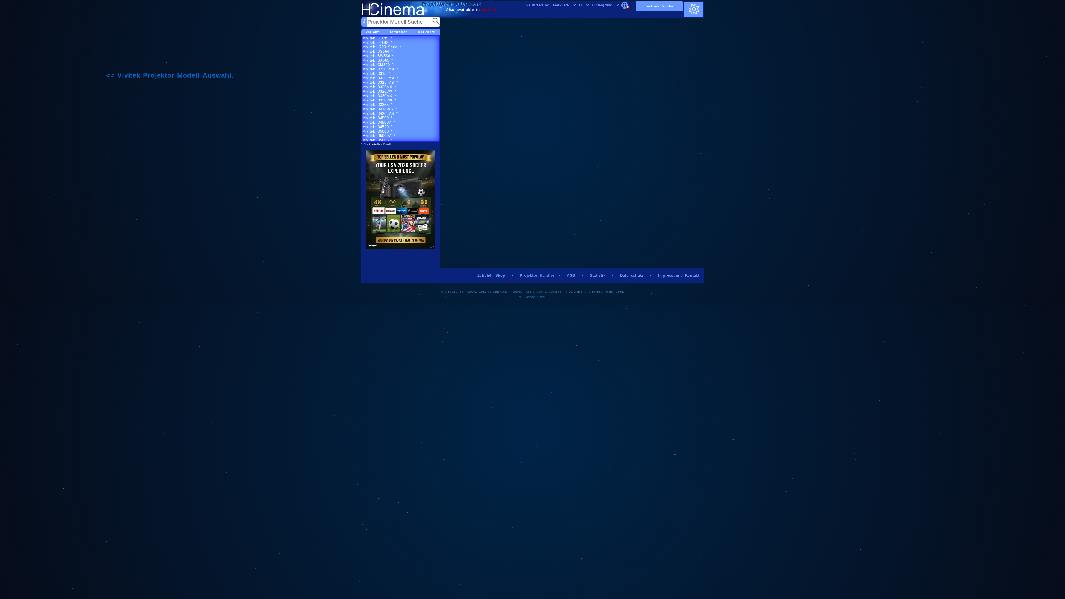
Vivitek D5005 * (377, 140)
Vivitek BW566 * (378, 56)
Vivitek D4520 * (377, 127)
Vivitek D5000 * (377, 131)
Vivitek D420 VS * (380, 113)
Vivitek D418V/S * (380, 109)
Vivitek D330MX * (379, 96)
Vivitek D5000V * (379, 136)
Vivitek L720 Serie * (382, 47)
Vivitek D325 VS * (380, 82)
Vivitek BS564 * (378, 51)
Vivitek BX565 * (378, 60)
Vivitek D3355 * (377, 105)
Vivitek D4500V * (379, 122)
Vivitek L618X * (377, 42)
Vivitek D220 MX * (381, 69)
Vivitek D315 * (376, 74)
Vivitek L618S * (377, 38)
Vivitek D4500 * (377, 118)
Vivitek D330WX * (380, 100)
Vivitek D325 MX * (381, 78)
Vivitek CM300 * (378, 65)
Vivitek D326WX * (380, 91)
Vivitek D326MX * (379, 87)
